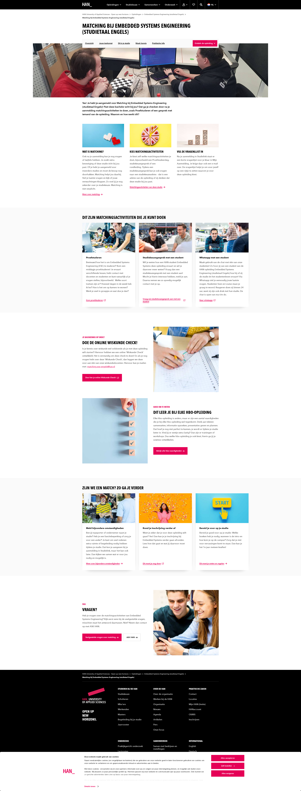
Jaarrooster (123, 724)
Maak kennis (141, 43)
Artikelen (157, 719)
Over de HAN (159, 689)
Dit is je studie (124, 43)
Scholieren (123, 699)
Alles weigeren (228, 773)
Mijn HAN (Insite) (197, 704)
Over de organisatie (163, 694)
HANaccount (195, 709)
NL (212, 5)
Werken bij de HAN (162, 699)
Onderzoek (170, 5)
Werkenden (123, 709)
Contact (192, 694)
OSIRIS (192, 714)
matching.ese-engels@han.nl (101, 366)
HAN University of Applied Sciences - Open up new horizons (105, 14)
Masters (121, 714)
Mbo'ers (122, 704)
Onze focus (158, 730)
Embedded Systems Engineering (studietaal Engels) (164, 14)
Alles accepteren (228, 758)
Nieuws (156, 709)
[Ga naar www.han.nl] (87, 5)
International (196, 741)
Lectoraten (123, 751)
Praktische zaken (197, 689)
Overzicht (89, 43)
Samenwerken (151, 5)
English (192, 746)
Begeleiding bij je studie (129, 719)
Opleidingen (113, 5)
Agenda (157, 714)
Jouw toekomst (105, 43)
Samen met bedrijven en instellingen (165, 747)
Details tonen (89, 786)
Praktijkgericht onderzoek (130, 746)
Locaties (193, 699)
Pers (155, 724)
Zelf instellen (226, 766)
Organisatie (159, 704)
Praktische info (158, 43)
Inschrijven (194, 719)
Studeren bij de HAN (127, 689)
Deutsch (193, 751)
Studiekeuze (131, 5)
